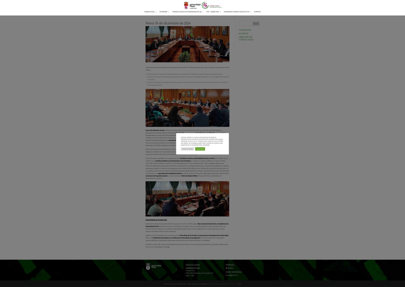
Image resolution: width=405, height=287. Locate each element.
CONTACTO (257, 12)
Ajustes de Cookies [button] (187, 149)
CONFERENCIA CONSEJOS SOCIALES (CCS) (236, 12)
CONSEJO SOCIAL (149, 12)
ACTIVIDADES (163, 12)
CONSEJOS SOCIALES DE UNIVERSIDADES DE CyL (187, 12)
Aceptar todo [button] (200, 149)
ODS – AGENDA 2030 (212, 12)
